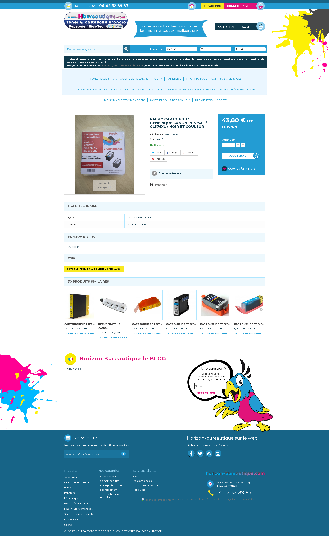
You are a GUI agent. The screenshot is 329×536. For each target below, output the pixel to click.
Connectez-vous (240, 6)
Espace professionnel (110, 485)
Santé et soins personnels (170, 100)
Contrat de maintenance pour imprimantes (111, 89)
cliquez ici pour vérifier (242, 499)
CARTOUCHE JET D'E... (79, 324)
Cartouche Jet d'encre (130, 78)
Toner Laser (99, 78)
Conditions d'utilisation (145, 485)
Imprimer (161, 184)
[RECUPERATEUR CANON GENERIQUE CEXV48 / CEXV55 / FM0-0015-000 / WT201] (113, 305)
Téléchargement (108, 489)
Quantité (228, 139)
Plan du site (139, 489)
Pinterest (159, 158)
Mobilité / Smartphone (237, 89)
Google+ (190, 152)
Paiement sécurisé (109, 480)
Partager (173, 152)
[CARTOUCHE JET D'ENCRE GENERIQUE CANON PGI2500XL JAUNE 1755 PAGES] (79, 305)
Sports (222, 100)
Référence (156, 134)
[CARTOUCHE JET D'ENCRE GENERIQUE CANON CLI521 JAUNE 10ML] (147, 305)
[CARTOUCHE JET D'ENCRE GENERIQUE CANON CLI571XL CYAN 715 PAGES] (249, 305)
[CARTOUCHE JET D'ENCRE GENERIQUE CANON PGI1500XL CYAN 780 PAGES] (181, 305)
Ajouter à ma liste (241, 168)
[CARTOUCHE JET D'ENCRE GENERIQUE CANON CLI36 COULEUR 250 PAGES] (215, 305)
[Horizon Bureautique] (235, 473)
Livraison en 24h (107, 476)
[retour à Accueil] (67, 102)
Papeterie (174, 78)
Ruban (157, 78)
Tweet (158, 152)
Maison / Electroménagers (124, 100)
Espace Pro (212, 6)
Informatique (196, 78)
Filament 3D (203, 100)
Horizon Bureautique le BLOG (123, 358)
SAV (135, 476)
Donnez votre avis (169, 173)
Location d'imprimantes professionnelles (182, 89)
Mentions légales (142, 480)
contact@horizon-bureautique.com (123, 65)
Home (192, 6)
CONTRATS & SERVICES (226, 78)
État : (153, 139)
